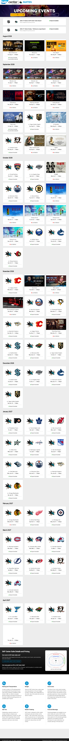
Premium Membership (46, 7)
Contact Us (63, 7)
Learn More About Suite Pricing (11, 661)
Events (36, 7)
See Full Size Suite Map (56, 669)
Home (21, 7)
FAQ (56, 7)
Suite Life (28, 7)
